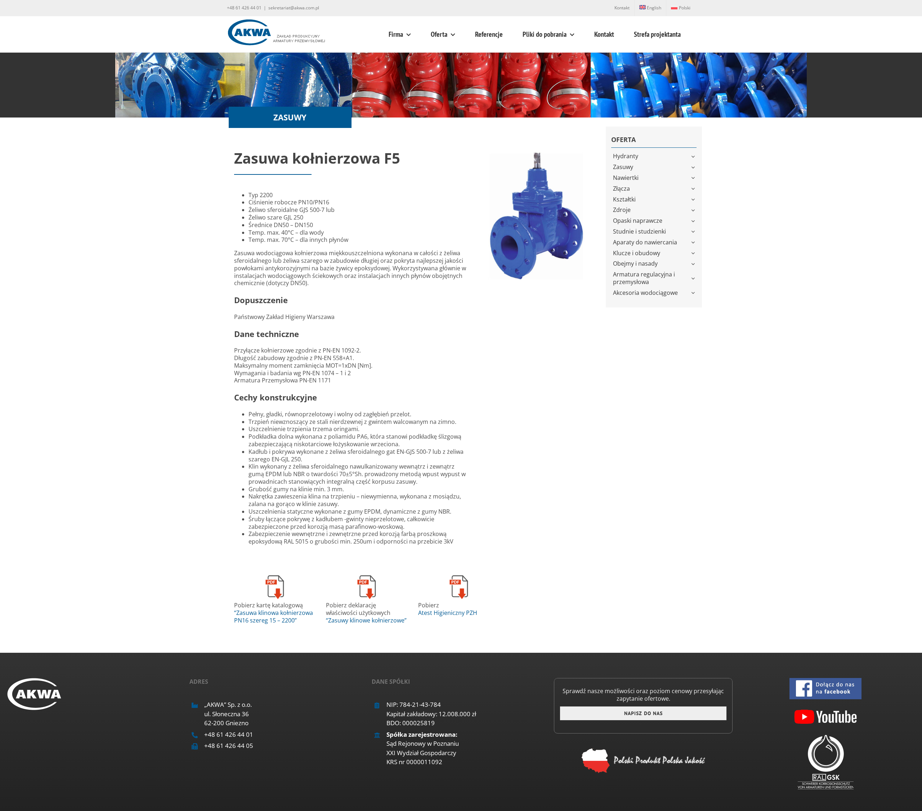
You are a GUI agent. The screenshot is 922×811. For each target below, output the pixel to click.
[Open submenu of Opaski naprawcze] (694, 221)
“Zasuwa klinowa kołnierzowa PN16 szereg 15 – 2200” (273, 616)
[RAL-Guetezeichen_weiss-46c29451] (826, 738)
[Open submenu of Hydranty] (694, 156)
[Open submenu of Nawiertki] (694, 178)
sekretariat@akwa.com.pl (293, 8)
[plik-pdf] (274, 576)
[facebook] (825, 681)
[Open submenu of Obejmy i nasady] (694, 264)
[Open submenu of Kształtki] (694, 199)
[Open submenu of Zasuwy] (694, 167)
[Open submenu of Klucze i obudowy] (694, 253)
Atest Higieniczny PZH (447, 613)
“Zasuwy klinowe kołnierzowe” (366, 620)
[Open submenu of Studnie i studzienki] (694, 231)
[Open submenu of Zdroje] (694, 210)
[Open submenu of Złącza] (694, 189)
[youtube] (825, 709)
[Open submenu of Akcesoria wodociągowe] (694, 293)
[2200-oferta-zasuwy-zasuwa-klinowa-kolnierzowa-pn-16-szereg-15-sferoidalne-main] (535, 152)
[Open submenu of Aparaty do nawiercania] (694, 242)
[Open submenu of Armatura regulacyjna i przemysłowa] (694, 278)
